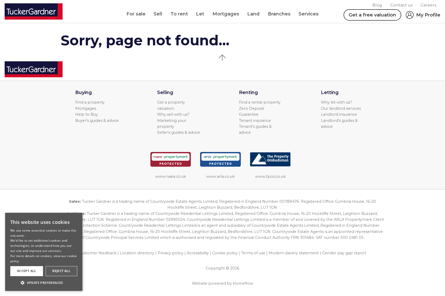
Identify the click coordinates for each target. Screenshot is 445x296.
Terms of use (253, 253)
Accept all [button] (26, 271)
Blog (377, 5)
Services (308, 14)
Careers (428, 5)
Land (253, 14)
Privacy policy (170, 253)
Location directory (137, 253)
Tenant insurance (255, 120)
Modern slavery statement (294, 253)
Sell (157, 14)
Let (200, 14)
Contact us (401, 5)
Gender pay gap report (344, 253)
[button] (43, 283)
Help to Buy (86, 114)
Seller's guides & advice (178, 132)
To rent (179, 14)
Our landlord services (341, 108)
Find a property (90, 102)
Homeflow (243, 283)
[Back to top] (34, 69)
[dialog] (43, 252)
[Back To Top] (222, 57)
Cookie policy (225, 253)
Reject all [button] (61, 271)
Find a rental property (259, 102)
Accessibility (198, 253)
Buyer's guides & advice (97, 120)
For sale (136, 14)
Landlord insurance (339, 114)
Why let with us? (336, 102)
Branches (279, 14)
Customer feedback (97, 253)
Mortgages (225, 14)
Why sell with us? (173, 114)
